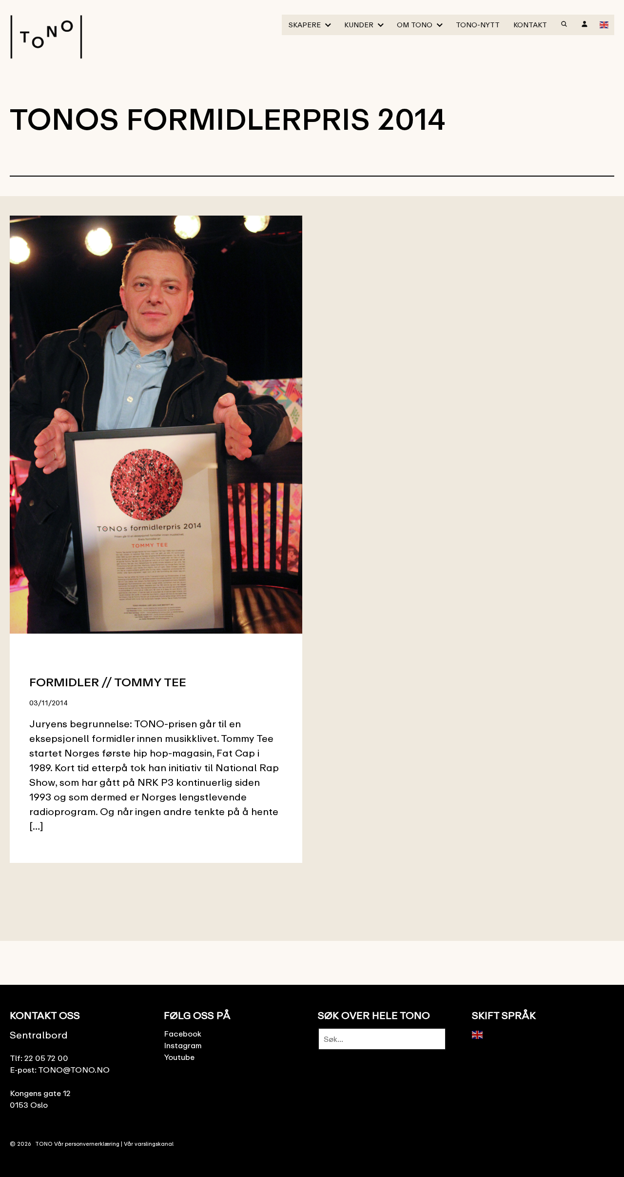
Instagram (183, 1045)
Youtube (179, 1057)
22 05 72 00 (46, 1058)
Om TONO (414, 24)
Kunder (358, 24)
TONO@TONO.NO (74, 1070)
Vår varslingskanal (149, 1143)
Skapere (305, 24)
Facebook (182, 1033)
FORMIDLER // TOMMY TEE (107, 682)
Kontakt (530, 24)
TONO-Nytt (478, 24)
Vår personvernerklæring (86, 1143)
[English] (604, 24)
